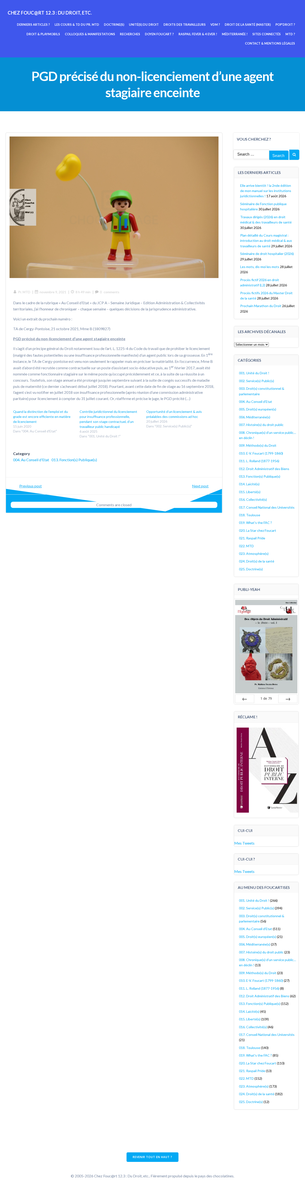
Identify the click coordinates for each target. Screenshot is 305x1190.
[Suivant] (287, 698)
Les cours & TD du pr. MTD (77, 24)
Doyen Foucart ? (159, 34)
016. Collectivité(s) (253, 499)
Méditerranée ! (235, 34)
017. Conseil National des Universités (267, 507)
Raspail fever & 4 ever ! (197, 34)
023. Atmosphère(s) (254, 554)
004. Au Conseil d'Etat (31, 459)
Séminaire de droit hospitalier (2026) (267, 254)
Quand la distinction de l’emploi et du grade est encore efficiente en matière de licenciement (42, 417)
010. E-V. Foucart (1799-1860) (261, 453)
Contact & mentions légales (270, 43)
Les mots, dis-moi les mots (259, 267)
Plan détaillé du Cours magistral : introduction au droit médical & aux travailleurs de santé (266, 240)
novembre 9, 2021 (53, 292)
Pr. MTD (24, 292)
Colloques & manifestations (90, 34)
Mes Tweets (244, 843)
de (266, 698)
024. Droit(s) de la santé (256, 561)
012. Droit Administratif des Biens (264, 469)
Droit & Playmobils (43, 34)
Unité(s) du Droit (144, 24)
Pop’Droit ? (285, 24)
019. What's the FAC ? (255, 523)
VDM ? (215, 24)
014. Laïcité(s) (249, 484)
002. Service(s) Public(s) (256, 381)
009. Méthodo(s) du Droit (257, 445)
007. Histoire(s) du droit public (261, 425)
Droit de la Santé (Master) (248, 24)
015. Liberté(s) (249, 492)
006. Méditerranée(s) (254, 417)
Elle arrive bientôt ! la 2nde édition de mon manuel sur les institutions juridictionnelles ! (265, 190)
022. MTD (246, 546)
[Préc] (244, 698)
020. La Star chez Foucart (257, 530)
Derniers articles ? (33, 24)
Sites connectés (266, 34)
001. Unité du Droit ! (254, 373)
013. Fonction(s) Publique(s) (74, 459)
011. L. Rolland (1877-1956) (259, 461)
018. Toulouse (249, 515)
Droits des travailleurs (184, 24)
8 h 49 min (83, 292)
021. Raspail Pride (252, 538)
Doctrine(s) (114, 24)
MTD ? (290, 34)
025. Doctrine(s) (251, 569)
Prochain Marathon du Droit (260, 306)
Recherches (130, 34)
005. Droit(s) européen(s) (257, 409)
